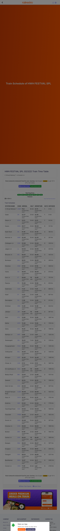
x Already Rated (30, 529)
